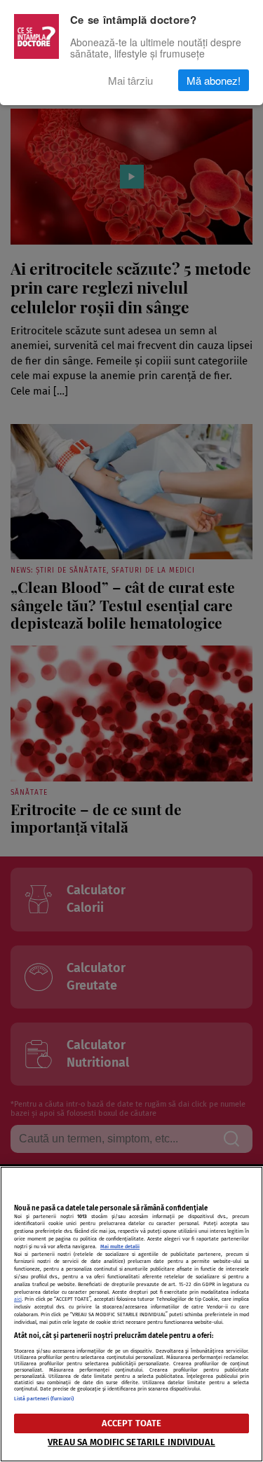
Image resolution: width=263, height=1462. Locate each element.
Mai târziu (130, 80)
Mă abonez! (214, 80)
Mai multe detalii (120, 1246)
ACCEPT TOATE (132, 1423)
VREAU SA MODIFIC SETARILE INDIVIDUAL (131, 1442)
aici (18, 1299)
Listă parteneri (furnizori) (44, 1398)
